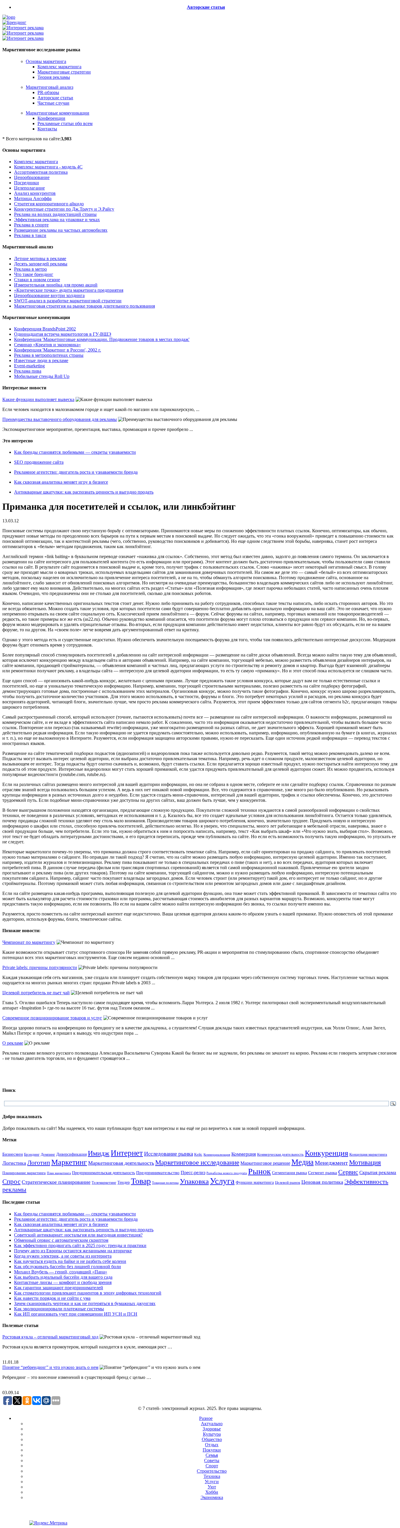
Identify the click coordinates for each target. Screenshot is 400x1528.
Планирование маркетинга (24, 1173)
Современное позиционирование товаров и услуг (52, 1017)
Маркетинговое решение (265, 1163)
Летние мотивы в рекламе (40, 258)
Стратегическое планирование (56, 1182)
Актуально (212, 1423)
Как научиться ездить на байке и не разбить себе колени (70, 1261)
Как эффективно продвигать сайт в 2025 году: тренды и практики (80, 1245)
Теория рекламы (53, 77)
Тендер (123, 1182)
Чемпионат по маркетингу (28, 942)
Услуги (212, 1481)
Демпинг (48, 1154)
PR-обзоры (48, 92)
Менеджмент (331, 1162)
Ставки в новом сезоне (37, 279)
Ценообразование (31, 177)
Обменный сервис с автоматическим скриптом (61, 1240)
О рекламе (12, 1043)
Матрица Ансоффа (33, 198)
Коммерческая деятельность (280, 1154)
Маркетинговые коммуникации (57, 112)
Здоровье (212, 1428)
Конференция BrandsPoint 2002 (45, 328)
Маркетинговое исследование (197, 1162)
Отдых (211, 1444)
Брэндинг (32, 1154)
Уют (212, 1486)
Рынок (259, 1171)
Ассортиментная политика (41, 172)
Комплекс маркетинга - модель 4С (48, 166)
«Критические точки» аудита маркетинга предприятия (68, 290)
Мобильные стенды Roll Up (41, 376)
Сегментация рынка (289, 1173)
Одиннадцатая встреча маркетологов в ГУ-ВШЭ (62, 334)
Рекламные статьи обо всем (65, 123)
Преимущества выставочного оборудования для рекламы (59, 419)
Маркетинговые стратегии (64, 71)
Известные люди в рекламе (41, 360)
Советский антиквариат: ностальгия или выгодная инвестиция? (78, 1234)
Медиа (302, 1162)
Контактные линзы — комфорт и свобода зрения (63, 1282)
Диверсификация (71, 1154)
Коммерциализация (217, 1154)
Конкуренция (326, 1153)
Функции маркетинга (255, 1182)
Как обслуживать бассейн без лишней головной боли (67, 1266)
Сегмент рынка (322, 1172)
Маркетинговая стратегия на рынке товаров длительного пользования (84, 305)
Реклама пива (27, 371)
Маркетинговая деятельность (121, 1163)
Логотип (38, 1162)
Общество (212, 1439)
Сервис (348, 1172)
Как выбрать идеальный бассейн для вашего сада (63, 1277)
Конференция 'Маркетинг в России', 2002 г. (57, 349)
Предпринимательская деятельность (103, 1172)
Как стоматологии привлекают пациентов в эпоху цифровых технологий (87, 1292)
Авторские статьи (206, 7)
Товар (141, 1181)
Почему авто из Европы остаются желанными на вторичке (73, 1250)
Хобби (211, 1492)
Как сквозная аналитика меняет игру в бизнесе (61, 482)
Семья (212, 1455)
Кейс (198, 1154)
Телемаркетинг (104, 1183)
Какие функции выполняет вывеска (38, 399)
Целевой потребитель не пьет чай (36, 992)
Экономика (212, 1497)
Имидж (99, 1153)
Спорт (212, 1465)
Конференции (51, 118)
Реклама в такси (30, 235)
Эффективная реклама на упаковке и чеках (57, 219)
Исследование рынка (168, 1154)
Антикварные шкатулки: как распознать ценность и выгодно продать (83, 492)
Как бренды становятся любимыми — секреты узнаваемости (75, 452)
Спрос (11, 1181)
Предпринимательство (158, 1172)
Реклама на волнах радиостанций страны (55, 214)
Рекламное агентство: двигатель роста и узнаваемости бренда (76, 472)
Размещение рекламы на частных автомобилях (60, 230)
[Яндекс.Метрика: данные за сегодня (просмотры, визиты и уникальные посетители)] (48, 1523)
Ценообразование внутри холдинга (49, 295)
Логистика (14, 1163)
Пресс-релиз (193, 1172)
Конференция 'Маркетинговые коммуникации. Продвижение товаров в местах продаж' (101, 339)
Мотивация (365, 1162)
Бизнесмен (12, 1154)
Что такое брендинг (33, 274)
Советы (211, 1460)
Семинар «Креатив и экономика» (47, 344)
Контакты (47, 128)
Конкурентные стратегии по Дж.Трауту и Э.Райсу (64, 209)
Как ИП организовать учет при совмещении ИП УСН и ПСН (75, 1314)
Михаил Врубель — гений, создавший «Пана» (60, 1271)
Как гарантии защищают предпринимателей (58, 1287)
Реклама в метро (30, 269)
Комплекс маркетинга (59, 66)
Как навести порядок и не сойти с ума (52, 1298)
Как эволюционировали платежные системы (59, 1308)
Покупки (212, 1449)
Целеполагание (29, 187)
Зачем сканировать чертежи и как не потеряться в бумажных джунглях (84, 1303)
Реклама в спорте (31, 224)
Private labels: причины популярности (39, 967)
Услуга (222, 1181)
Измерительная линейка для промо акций (56, 284)
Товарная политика (165, 1182)
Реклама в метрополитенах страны (48, 355)
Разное (206, 1418)
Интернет (127, 1153)
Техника (212, 1476)
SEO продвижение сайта (39, 462)
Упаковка (194, 1181)
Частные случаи (53, 102)
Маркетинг (69, 1162)
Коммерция (243, 1154)
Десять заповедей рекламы (40, 263)
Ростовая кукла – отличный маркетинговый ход (50, 1336)
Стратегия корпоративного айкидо (49, 203)
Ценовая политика (322, 1182)
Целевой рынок (287, 1182)
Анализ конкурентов (35, 193)
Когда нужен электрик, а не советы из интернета (63, 1256)
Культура (212, 1434)
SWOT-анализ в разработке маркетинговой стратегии (68, 300)
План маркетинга (59, 1173)
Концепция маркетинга (368, 1154)
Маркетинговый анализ (49, 87)
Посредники (26, 182)
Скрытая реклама (377, 1172)
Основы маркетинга (46, 61)
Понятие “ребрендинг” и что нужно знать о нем (50, 1367)
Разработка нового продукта (226, 1173)
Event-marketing (29, 365)
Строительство (212, 1471)
